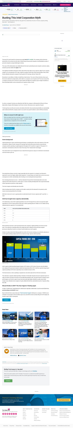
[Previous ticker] (3, 9)
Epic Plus (35, 415)
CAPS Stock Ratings (54, 410)
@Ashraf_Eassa (23, 355)
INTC (28, 59)
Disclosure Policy (19, 425)
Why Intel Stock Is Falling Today (8, 339)
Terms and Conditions (52, 425)
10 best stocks (26, 123)
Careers (24, 412)
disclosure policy (44, 363)
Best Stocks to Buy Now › (65, 4)
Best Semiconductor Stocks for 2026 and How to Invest (42, 340)
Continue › (6, 299)
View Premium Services (64, 400)
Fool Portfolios (36, 417)
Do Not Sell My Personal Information (64, 425)
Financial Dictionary (54, 415)
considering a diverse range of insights (22, 363)
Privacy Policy (12, 425)
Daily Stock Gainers (66, 10)
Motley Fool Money (37, 420)
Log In (65, 1)
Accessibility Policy (26, 425)
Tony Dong (42, 338)
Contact (24, 417)
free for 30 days (41, 362)
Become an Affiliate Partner (64, 417)
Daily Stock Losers (67, 11)
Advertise (24, 418)
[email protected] (19, 353)
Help (69, 1)
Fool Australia (44, 410)
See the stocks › (9, 128)
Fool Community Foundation (64, 415)
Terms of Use (5, 425)
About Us (24, 410)
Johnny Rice (10, 338)
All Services (36, 410)
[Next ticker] (62, 9)
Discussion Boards (54, 412)
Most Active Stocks (66, 8)
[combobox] (11, 1)
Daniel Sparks (26, 338)
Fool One (35, 418)
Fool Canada (44, 412)
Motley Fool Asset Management (65, 410)
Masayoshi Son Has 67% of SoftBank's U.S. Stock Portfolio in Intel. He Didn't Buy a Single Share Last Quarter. (25, 324)
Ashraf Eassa (6, 25)
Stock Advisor (36, 412)
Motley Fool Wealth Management (65, 412)
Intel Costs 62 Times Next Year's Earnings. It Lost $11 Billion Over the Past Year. (25, 340)
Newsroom (25, 415)
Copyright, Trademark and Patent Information (39, 425)
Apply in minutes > (62, 80)
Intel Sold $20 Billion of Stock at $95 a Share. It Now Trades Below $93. (9, 323)
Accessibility (59, 1)
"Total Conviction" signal (25, 292)
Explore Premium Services (13, 14)
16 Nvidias (34, 371)
